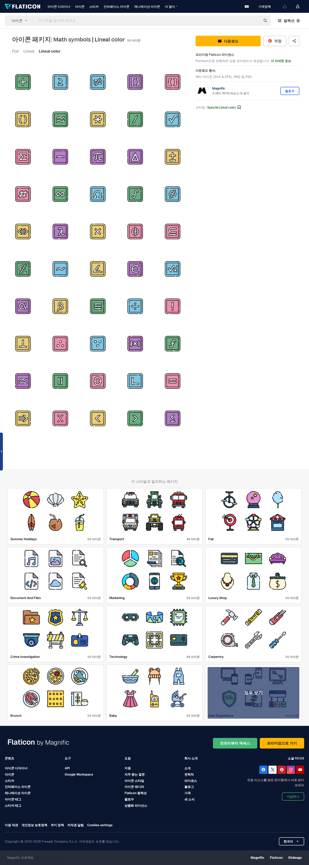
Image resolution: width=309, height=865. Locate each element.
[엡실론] (135, 269)
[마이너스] (60, 157)
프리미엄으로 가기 (282, 743)
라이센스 (190, 781)
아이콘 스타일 (134, 781)
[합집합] (23, 157)
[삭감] (135, 119)
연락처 (189, 774)
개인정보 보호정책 (34, 825)
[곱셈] (98, 231)
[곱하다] (23, 381)
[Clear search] (254, 20)
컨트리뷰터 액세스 (235, 743)
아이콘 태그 (13, 799)
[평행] (60, 381)
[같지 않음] (98, 82)
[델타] (135, 157)
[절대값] (135, 343)
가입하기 (293, 796)
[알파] (23, 306)
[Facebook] (263, 770)
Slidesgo (295, 857)
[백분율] (60, 418)
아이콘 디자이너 (59, 6)
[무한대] (60, 194)
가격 (187, 793)
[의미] (23, 418)
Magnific (257, 857)
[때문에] (98, 343)
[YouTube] (300, 770)
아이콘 (79, 6)
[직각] (135, 381)
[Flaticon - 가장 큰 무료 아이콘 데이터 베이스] (22, 6)
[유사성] (60, 269)
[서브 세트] (172, 231)
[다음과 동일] (98, 306)
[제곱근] (172, 119)
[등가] (23, 231)
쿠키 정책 (57, 825)
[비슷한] (60, 119)
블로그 (189, 787)
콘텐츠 (9, 758)
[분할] (135, 306)
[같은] (172, 381)
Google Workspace (79, 774)
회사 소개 (191, 758)
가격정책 (264, 6)
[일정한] (98, 157)
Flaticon (276, 857)
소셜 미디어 (296, 758)
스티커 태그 (13, 805)
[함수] (172, 343)
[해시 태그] (23, 194)
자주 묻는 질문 (135, 774)
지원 (128, 768)
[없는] (172, 194)
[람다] (60, 231)
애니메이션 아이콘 (147, 6)
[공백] (135, 231)
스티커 (94, 6)
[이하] (98, 418)
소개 (187, 768)
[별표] (98, 119)
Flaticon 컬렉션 (136, 793)
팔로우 (129, 799)
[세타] (98, 381)
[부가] (172, 157)
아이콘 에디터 (134, 787)
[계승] (172, 306)
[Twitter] (272, 770)
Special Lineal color (221, 107)
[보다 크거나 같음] (60, 82)
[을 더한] (23, 82)
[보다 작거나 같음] (172, 418)
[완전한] (135, 194)
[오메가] (98, 194)
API (67, 768)
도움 (128, 758)
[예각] (98, 269)
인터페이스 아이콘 (116, 6)
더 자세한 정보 (281, 61)
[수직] (23, 343)
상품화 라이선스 (136, 805)
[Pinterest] (282, 770)
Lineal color (50, 51)
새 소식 (189, 799)
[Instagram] (291, 770)
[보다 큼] (135, 418)
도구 (68, 758)
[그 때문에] (60, 343)
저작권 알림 (75, 825)
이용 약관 (11, 825)
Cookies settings (99, 825)
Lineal (28, 51)
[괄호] (135, 82)
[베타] (60, 306)
